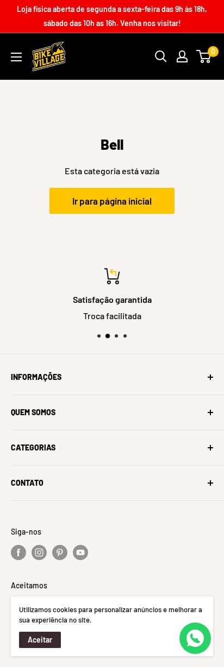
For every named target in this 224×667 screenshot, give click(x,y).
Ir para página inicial (112, 200)
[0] (204, 56)
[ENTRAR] (182, 56)
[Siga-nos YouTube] (80, 552)
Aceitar (40, 639)
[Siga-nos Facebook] (18, 552)
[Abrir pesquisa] (161, 56)
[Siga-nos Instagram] (39, 552)
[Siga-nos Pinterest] (59, 552)
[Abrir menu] (16, 57)
